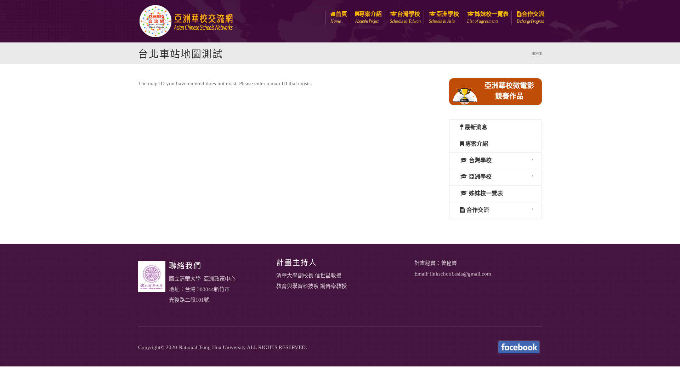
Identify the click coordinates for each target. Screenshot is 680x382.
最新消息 (475, 127)
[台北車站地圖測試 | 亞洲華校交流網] (186, 20)
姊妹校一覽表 (488, 17)
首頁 (338, 17)
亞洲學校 (444, 17)
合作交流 (530, 17)
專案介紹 (368, 17)
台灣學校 (405, 17)
